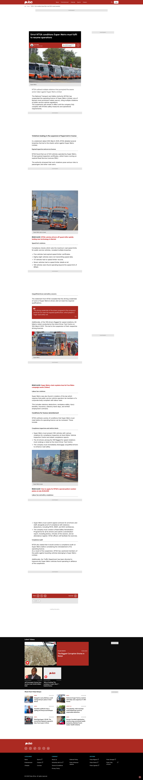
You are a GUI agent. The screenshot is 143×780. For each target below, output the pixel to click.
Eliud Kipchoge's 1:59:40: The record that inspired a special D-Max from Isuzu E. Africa (43, 721)
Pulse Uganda (93, 765)
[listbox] (71, 677)
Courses (39, 765)
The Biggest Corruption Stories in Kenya (71, 654)
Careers (85, 2)
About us (54, 759)
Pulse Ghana (93, 762)
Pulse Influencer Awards (74, 763)
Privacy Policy (56, 768)
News (57, 2)
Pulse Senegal (110, 759)
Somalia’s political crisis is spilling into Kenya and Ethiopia (43, 709)
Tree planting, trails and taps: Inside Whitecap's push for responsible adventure (75, 710)
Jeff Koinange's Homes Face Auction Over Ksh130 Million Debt (33, 684)
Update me (36, 600)
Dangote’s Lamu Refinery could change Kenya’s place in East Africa (43, 699)
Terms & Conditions (57, 765)
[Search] (112, 2)
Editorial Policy (74, 759)
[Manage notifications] (140, 777)
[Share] (78, 45)
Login (116, 2)
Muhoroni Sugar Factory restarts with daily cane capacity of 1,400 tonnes (76, 699)
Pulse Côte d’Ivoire (109, 763)
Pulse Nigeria (93, 759)
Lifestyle (73, 2)
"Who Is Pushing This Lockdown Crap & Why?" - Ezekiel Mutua (51, 684)
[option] (33, 677)
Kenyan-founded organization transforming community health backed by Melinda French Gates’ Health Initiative (75, 722)
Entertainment (65, 2)
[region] (71, 677)
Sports (79, 2)
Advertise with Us (57, 762)
